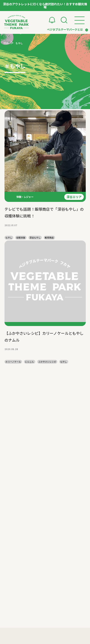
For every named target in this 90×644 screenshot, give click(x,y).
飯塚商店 (49, 237)
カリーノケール (13, 361)
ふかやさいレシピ (47, 361)
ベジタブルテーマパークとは (65, 29)
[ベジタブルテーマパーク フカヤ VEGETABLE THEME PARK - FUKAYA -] (16, 22)
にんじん (29, 361)
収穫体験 (20, 237)
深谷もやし (35, 237)
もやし (9, 237)
